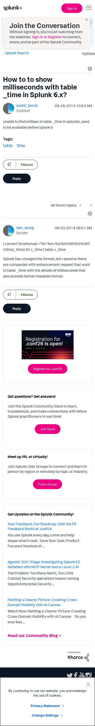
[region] (47, 701)
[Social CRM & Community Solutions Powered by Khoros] (78, 655)
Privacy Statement (45, 706)
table (8, 145)
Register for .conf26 (47, 369)
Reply (16, 178)
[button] (89, 69)
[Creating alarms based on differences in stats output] (81, 205)
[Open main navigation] (89, 8)
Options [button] (87, 53)
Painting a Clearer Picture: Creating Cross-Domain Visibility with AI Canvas (42, 602)
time (21, 145)
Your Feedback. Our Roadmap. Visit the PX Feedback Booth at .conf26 (42, 526)
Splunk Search (17, 53)
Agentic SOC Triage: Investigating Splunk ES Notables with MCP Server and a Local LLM (44, 564)
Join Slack (47, 429)
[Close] (88, 684)
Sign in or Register (47, 37)
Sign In (72, 8)
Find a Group (47, 484)
